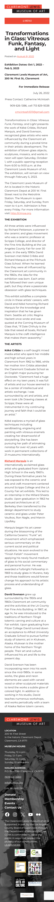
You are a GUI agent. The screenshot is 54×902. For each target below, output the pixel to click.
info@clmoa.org (14, 782)
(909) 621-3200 (13, 777)
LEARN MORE (13, 845)
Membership (14, 799)
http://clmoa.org (21, 213)
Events (10, 803)
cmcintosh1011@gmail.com (32, 111)
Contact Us (13, 807)
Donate (10, 794)
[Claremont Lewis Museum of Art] (27, 9)
